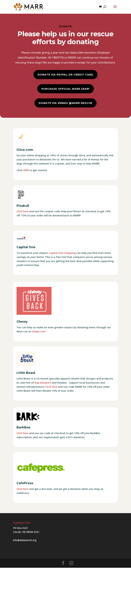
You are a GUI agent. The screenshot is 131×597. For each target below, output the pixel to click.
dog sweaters (42, 382)
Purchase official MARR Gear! (65, 88)
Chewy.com (39, 331)
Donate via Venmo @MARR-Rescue (65, 103)
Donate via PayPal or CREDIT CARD (65, 74)
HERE (26, 170)
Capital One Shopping (62, 253)
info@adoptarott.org (25, 540)
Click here (22, 211)
